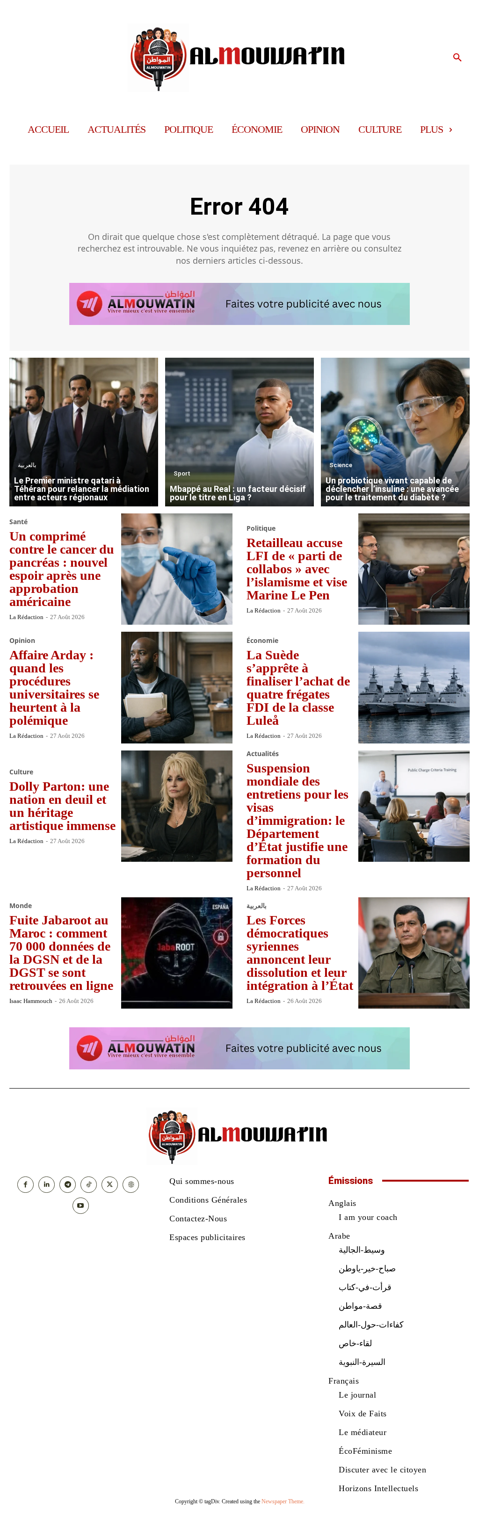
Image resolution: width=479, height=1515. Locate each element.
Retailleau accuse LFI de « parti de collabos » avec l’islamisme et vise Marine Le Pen (297, 568)
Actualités (263, 753)
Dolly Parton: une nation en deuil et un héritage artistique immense (62, 806)
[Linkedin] (46, 1184)
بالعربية (27, 465)
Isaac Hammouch (30, 1000)
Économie (262, 640)
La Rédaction (26, 616)
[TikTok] (88, 1184)
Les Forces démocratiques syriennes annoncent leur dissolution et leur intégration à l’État (300, 953)
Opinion (22, 640)
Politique (261, 528)
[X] (110, 1184)
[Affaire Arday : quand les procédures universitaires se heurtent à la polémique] (177, 687)
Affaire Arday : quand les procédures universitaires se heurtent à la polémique (54, 688)
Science (340, 465)
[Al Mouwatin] (239, 57)
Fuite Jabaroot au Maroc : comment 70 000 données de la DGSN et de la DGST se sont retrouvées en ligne (61, 953)
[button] (457, 58)
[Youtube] (81, 1206)
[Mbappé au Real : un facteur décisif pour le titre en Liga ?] (239, 432)
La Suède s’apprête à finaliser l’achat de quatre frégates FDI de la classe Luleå (298, 688)
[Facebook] (25, 1184)
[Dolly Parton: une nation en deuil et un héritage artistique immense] (177, 806)
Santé (18, 522)
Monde (20, 905)
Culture (21, 772)
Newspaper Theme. (283, 1501)
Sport (182, 473)
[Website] (131, 1184)
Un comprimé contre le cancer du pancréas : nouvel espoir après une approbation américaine (61, 569)
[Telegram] (67, 1184)
